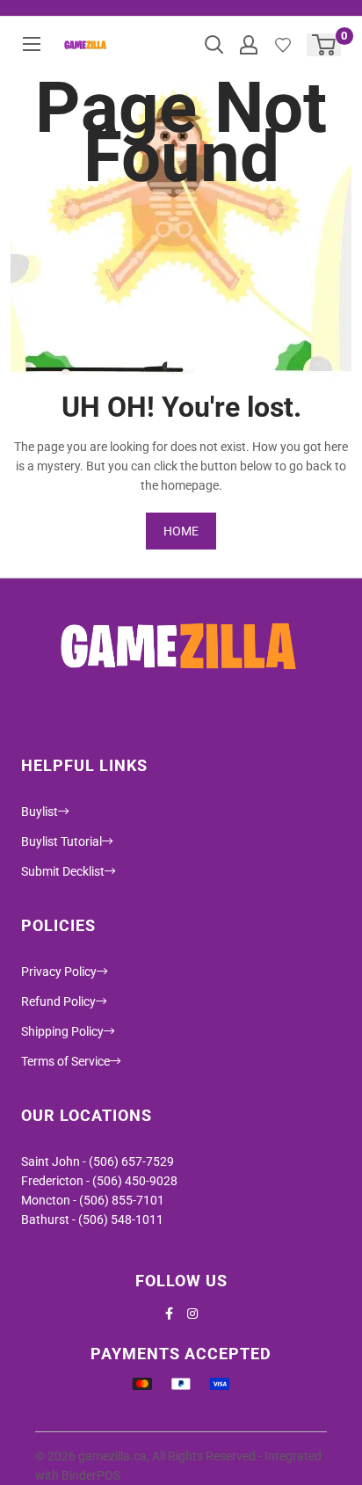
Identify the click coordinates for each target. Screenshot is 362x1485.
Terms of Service (65, 1061)
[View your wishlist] (283, 45)
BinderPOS (91, 1475)
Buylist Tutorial (61, 841)
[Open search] (214, 45)
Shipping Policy (62, 1031)
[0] (324, 44)
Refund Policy (58, 1001)
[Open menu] (32, 44)
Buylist (39, 811)
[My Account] (248, 45)
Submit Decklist (63, 871)
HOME (181, 531)
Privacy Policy (59, 972)
